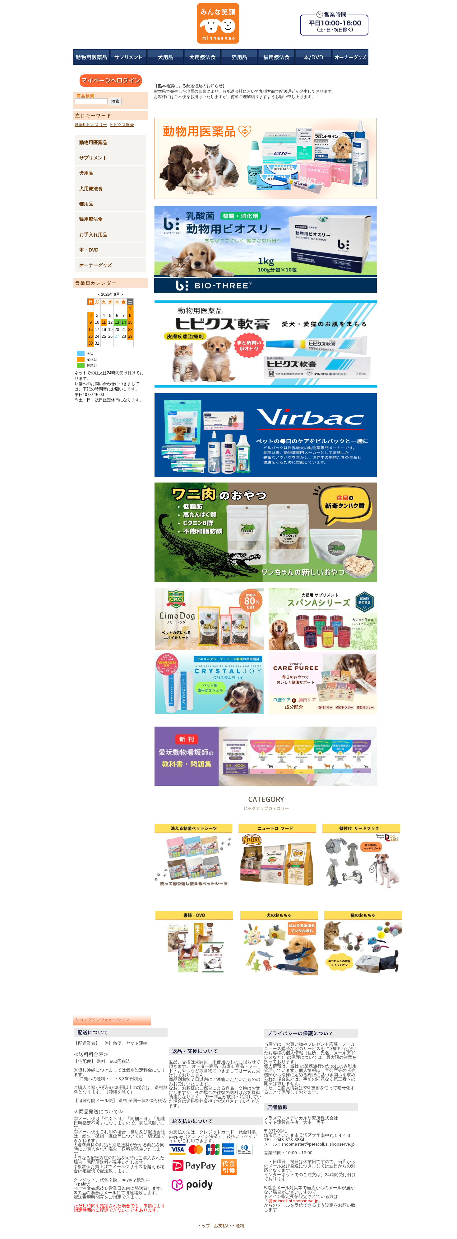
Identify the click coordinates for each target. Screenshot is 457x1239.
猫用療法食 (91, 219)
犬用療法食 (91, 188)
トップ (203, 1225)
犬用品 (86, 173)
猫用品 (86, 203)
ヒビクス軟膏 (122, 124)
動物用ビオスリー (91, 124)
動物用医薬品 (93, 142)
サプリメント (93, 157)
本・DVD (89, 249)
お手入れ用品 (93, 234)
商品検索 (86, 96)
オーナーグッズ (95, 265)
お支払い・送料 (229, 1225)
